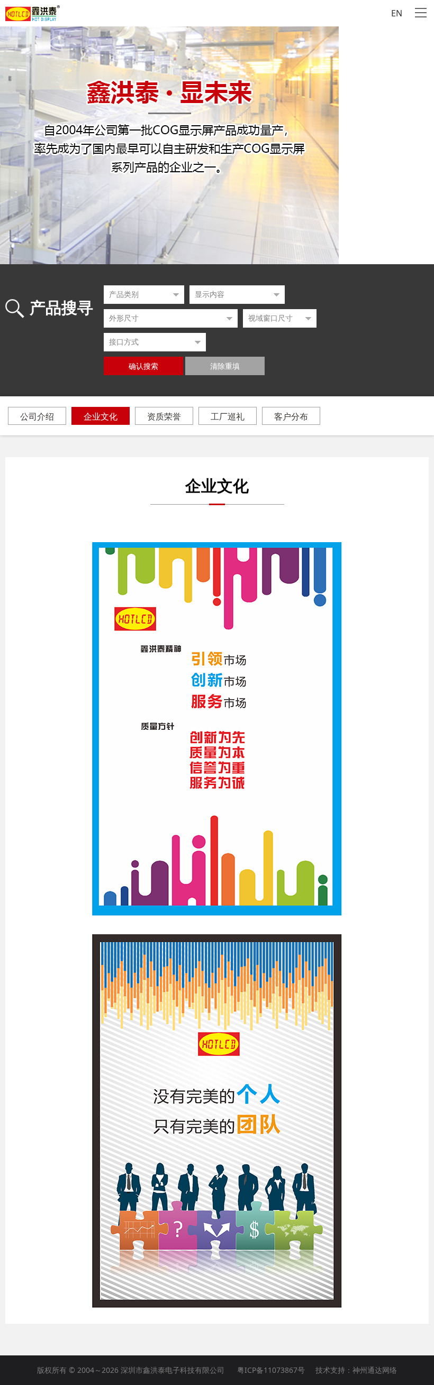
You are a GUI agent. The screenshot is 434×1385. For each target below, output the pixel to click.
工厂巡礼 (228, 416)
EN (396, 13)
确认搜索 (143, 366)
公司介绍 (37, 416)
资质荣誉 (164, 416)
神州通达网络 (374, 1370)
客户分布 (291, 416)
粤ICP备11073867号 (271, 1370)
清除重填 (225, 366)
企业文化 (100, 416)
